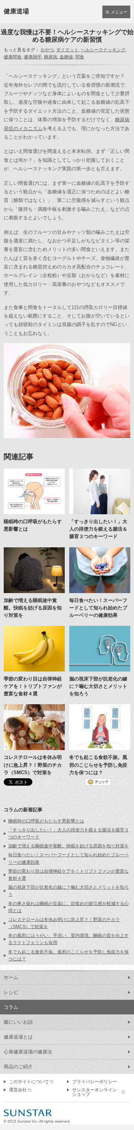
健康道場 (16, 11)
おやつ (47, 49)
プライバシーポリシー (94, 1081)
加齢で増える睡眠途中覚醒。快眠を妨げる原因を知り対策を (68, 846)
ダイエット (67, 49)
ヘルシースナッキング (103, 49)
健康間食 (13, 56)
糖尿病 (50, 56)
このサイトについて (29, 1081)
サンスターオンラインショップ (94, 1092)
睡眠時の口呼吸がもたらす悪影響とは (46, 821)
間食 (79, 56)
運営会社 (18, 1090)
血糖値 (66, 56)
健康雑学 (33, 56)
